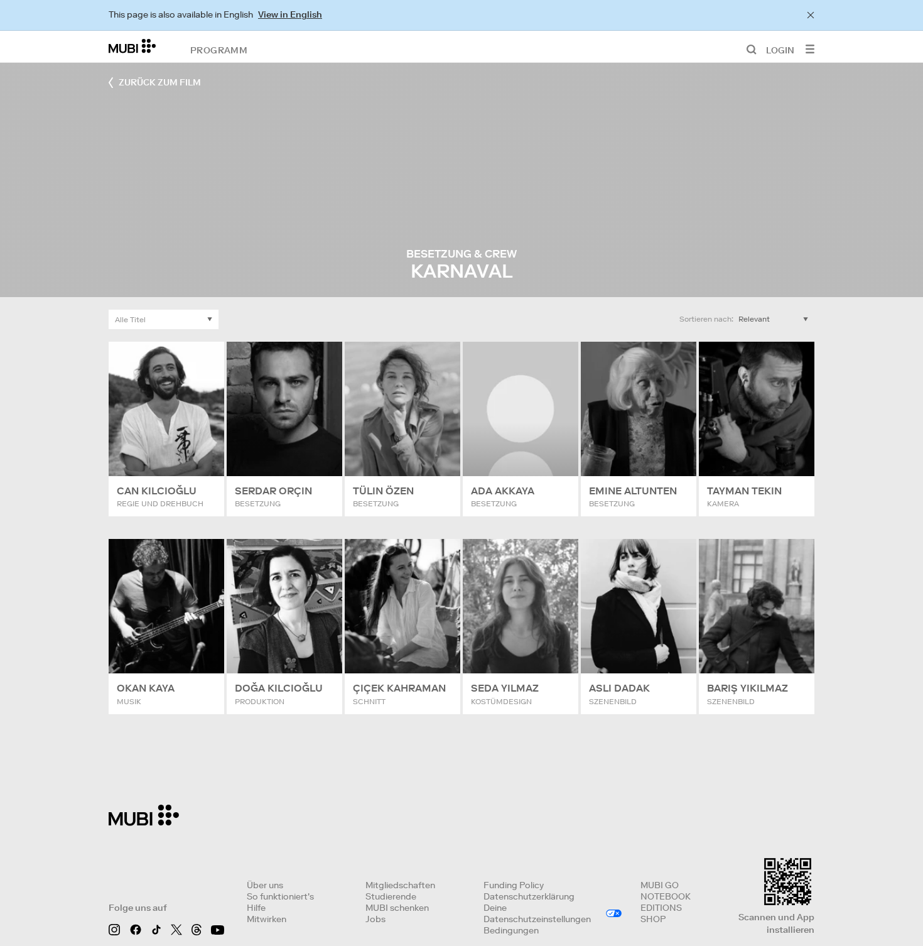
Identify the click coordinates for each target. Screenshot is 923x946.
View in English (290, 14)
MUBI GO (659, 885)
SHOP (653, 919)
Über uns (265, 885)
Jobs (375, 919)
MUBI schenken (397, 907)
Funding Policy (513, 885)
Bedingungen (511, 930)
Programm (218, 50)
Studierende (390, 896)
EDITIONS (661, 907)
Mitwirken (266, 919)
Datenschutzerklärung (529, 896)
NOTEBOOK (665, 896)
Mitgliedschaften (400, 885)
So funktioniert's (280, 896)
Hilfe (256, 907)
